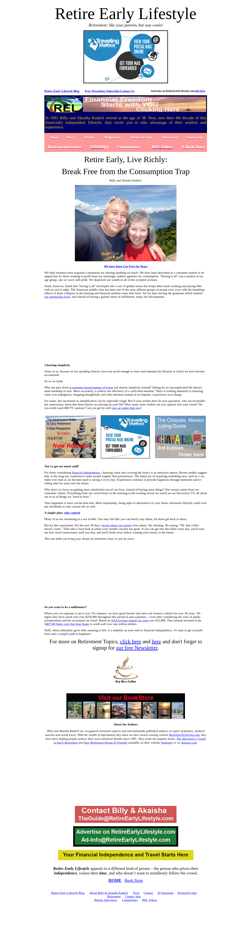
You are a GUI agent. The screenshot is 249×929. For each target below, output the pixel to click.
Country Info (133, 896)
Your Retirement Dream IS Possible (105, 742)
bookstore (167, 742)
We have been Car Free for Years (126, 266)
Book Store (133, 880)
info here (200, 91)
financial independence (86, 472)
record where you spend (116, 525)
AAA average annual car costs (129, 620)
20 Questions (165, 893)
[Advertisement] (126, 333)
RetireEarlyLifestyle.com (184, 735)
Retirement (114, 896)
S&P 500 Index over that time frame (66, 624)
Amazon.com (189, 742)
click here (130, 641)
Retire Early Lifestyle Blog (61, 91)
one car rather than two (126, 408)
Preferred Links (187, 893)
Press (136, 893)
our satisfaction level (57, 296)
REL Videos (149, 900)
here (156, 641)
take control (72, 512)
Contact (148, 893)
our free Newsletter (137, 648)
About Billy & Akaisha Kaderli (108, 893)
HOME (114, 880)
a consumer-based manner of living (91, 387)
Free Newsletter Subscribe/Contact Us (110, 91)
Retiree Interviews (105, 900)
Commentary (130, 900)
